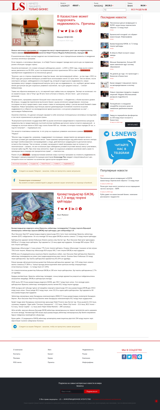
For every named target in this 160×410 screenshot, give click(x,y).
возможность (85, 70)
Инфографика (87, 362)
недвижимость (68, 164)
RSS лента (17, 362)
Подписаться (92, 391)
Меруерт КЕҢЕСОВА (65, 37)
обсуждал (26, 155)
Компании (86, 358)
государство (34, 164)
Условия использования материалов (107, 399)
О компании (17, 350)
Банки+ (50, 354)
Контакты (16, 354)
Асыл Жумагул (62, 215)
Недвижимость (88, 350)
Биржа (50, 358)
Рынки (84, 354)
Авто (49, 350)
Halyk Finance (45, 164)
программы (88, 131)
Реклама (16, 358)
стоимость (57, 164)
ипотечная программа (19, 164)
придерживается (31, 53)
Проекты (51, 362)
